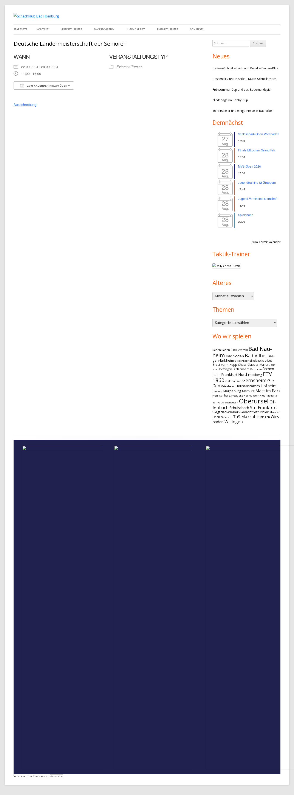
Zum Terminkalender (265, 242)
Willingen (233, 422)
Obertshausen (229, 402)
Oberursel (254, 401)
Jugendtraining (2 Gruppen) (257, 182)
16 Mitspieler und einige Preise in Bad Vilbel (242, 111)
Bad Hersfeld (239, 350)
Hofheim (269, 385)
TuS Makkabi (245, 416)
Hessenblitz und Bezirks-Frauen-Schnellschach (244, 79)
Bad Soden (235, 355)
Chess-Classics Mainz (253, 364)
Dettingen (225, 369)
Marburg (248, 391)
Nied (263, 395)
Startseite (20, 29)
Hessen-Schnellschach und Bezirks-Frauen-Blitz (245, 68)
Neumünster (251, 395)
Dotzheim (256, 369)
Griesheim (228, 386)
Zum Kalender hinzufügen (46, 85)
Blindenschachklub (260, 360)
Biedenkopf (242, 360)
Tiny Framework (37, 776)
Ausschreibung (25, 104)
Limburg (217, 391)
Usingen (264, 417)
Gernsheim (254, 380)
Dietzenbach (241, 369)
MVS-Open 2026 (249, 166)
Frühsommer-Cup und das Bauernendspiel (241, 89)
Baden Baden (221, 350)
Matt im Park (267, 390)
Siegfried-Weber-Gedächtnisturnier (240, 412)
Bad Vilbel (256, 355)
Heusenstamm (247, 386)
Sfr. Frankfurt (263, 407)
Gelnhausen (233, 381)
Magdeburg (232, 391)
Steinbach (226, 417)
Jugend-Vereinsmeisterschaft (257, 198)
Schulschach (239, 407)
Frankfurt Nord (234, 374)
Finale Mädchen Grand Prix (256, 150)
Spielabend (245, 215)
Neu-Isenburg (221, 395)
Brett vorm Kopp (224, 364)
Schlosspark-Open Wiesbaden (258, 134)
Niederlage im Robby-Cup (230, 100)
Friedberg (255, 374)
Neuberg (237, 395)
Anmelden (56, 776)
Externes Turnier (129, 66)
